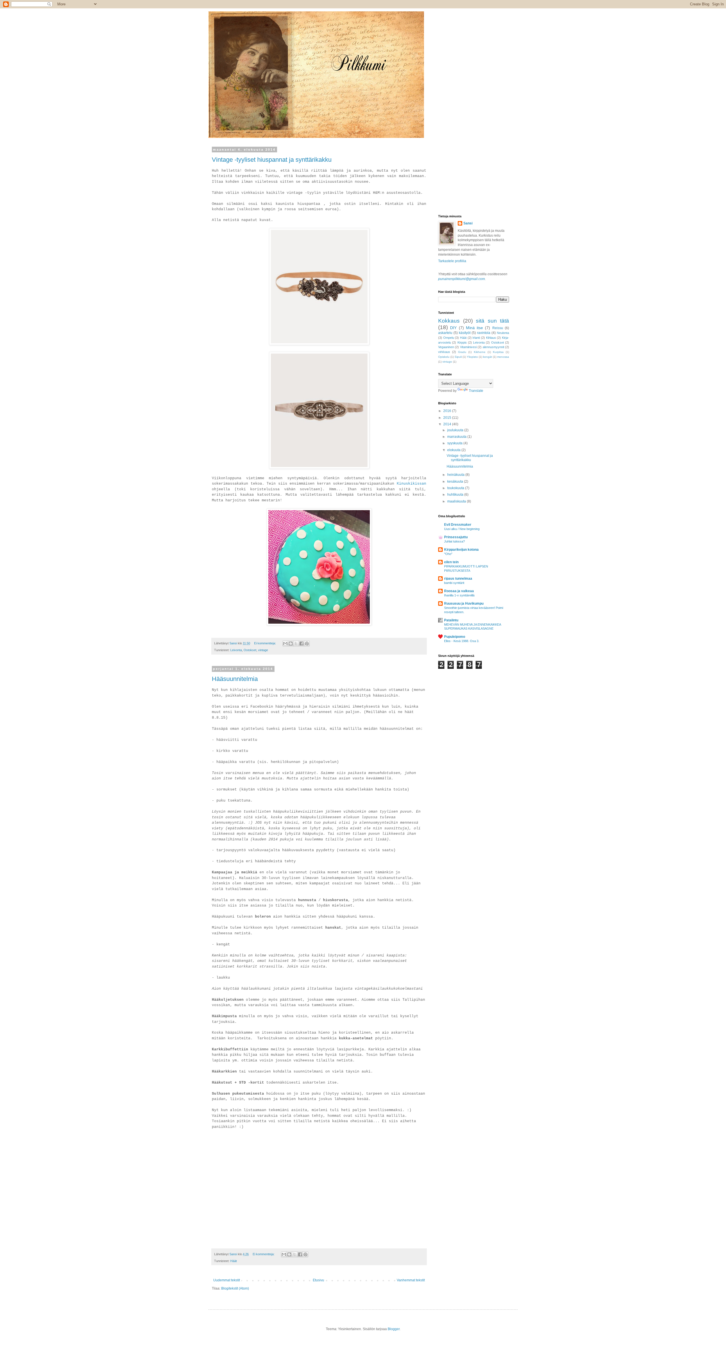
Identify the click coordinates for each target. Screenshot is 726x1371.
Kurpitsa (498, 352)
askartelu (445, 333)
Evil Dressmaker (457, 525)
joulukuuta (455, 430)
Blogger (394, 1329)
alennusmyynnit (493, 347)
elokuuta (454, 450)
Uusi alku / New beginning (462, 529)
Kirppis (462, 342)
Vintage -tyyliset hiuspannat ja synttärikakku (272, 159)
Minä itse (474, 327)
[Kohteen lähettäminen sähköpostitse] (285, 643)
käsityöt (464, 333)
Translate (476, 391)
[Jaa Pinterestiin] (307, 643)
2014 (447, 424)
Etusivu (318, 1280)
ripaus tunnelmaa (458, 579)
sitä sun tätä (492, 321)
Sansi (467, 223)
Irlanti (476, 337)
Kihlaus (491, 337)
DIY (453, 327)
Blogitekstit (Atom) (235, 1288)
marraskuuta (457, 437)
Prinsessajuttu (456, 537)
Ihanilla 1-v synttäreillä (459, 595)
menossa (503, 356)
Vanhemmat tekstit (411, 1280)
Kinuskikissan (411, 483)
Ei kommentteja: (265, 643)
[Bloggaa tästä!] (291, 643)
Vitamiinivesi (468, 347)
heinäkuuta (456, 475)
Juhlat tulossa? (454, 541)
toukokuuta (456, 488)
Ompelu (448, 337)
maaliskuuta (457, 501)
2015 (447, 418)
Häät (233, 1261)
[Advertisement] (466, 176)
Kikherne (480, 352)
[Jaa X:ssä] (296, 643)
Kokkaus (449, 321)
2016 (447, 411)
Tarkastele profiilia (452, 261)
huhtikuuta (455, 495)
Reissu (497, 328)
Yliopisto (472, 356)
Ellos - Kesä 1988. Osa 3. (461, 641)
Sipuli (458, 356)
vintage (263, 650)
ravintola (483, 333)
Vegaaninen (446, 347)
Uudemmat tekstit (226, 1280)
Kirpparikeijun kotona (461, 550)
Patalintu (451, 620)
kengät (487, 356)
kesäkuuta (455, 481)
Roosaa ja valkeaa (459, 591)
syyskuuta (455, 443)
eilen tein (451, 562)
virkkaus (444, 352)
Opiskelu (443, 356)
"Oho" (448, 554)
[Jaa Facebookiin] (301, 643)
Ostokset (250, 650)
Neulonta (503, 333)
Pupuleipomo (454, 637)
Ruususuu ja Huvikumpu (464, 603)
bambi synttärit (454, 582)
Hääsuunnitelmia (235, 678)
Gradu (462, 352)
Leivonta (236, 650)
